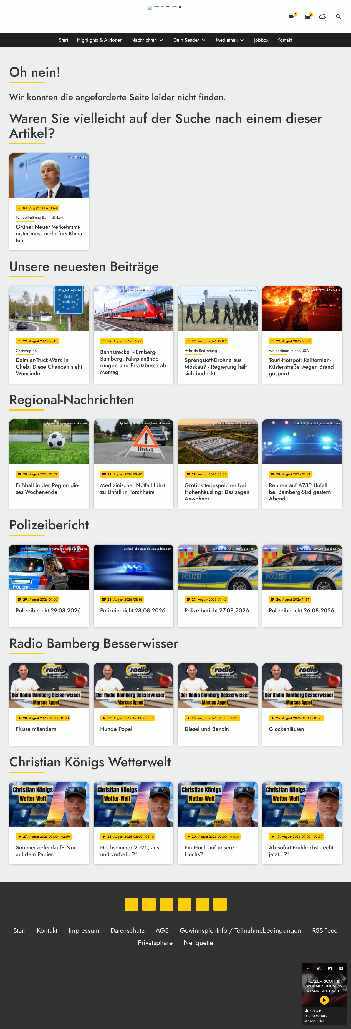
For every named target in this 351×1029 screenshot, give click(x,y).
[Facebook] (25, 16)
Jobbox (261, 40)
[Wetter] (323, 16)
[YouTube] (48, 16)
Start (63, 40)
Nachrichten (144, 40)
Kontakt (284, 40)
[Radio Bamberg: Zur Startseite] (175, 17)
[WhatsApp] (14, 16)
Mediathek (227, 40)
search (338, 16)
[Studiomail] (59, 16)
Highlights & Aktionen (99, 40)
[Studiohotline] (70, 16)
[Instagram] (36, 16)
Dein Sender (186, 40)
